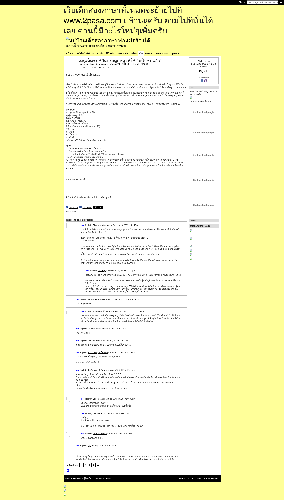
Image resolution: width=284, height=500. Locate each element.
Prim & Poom (99, 413)
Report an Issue (194, 478)
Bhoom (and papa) (97, 63)
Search (281, 2)
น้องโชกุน (102, 270)
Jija (89, 445)
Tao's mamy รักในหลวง (98, 352)
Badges (181, 478)
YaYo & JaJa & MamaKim (99, 299)
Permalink (82, 225)
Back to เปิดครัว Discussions (95, 67)
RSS (67, 470)
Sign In (242, 2)
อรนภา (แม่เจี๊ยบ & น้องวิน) (104, 311)
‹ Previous (72, 465)
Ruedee (91, 328)
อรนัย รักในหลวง (95, 340)
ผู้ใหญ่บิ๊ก (88, 478)
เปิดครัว (144, 63)
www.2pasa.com (92, 19)
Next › (99, 465)
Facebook (87, 207)
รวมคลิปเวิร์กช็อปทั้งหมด (200, 101)
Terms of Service (211, 478)
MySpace (73, 207)
